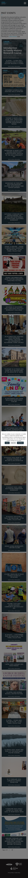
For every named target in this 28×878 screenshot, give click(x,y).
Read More (20, 443)
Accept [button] (7, 443)
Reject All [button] (13, 443)
